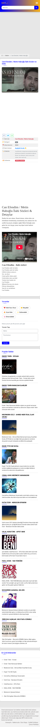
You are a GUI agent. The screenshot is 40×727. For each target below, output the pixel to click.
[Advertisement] (20, 34)
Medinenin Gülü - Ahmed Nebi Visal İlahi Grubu (18, 668)
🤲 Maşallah (25, 308)
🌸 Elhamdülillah (9, 317)
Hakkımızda (16, 722)
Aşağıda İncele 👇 (21, 148)
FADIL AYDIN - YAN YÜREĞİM (12, 688)
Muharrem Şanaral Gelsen (12, 692)
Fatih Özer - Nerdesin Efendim (13, 680)
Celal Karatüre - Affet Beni (12, 684)
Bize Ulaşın (24, 722)
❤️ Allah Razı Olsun (10, 308)
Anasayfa (8, 722)
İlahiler (7, 55)
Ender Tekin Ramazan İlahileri (13, 664)
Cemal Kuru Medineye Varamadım (14, 676)
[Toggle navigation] (37, 3)
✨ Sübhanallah (22, 312)
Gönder (5, 343)
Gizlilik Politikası (33, 722)
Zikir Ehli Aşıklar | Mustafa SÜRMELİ (15, 696)
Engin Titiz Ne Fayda (10, 672)
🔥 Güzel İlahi (8, 312)
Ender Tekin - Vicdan (10, 660)
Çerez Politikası (34, 724)
